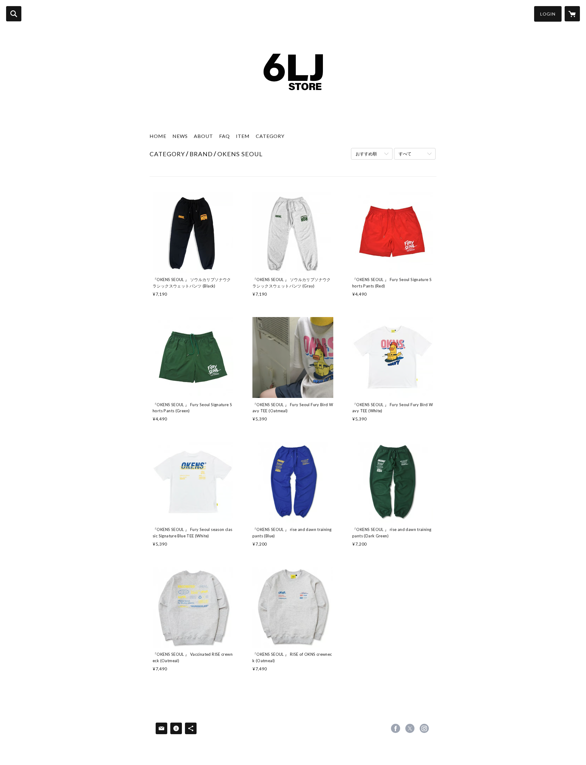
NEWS (180, 136)
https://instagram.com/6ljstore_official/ (424, 728)
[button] (548, 14)
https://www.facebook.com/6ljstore (395, 728)
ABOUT (203, 136)
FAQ (224, 136)
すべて (405, 153)
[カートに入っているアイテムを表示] (572, 13)
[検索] (13, 13)
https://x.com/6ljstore (409, 728)
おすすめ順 (366, 153)
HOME (158, 136)
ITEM (243, 136)
